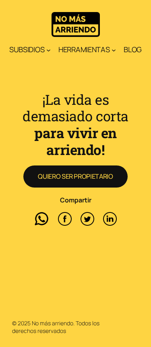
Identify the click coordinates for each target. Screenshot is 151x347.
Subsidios (26, 49)
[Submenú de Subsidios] (48, 50)
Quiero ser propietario (75, 176)
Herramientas (84, 49)
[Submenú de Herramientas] (114, 50)
